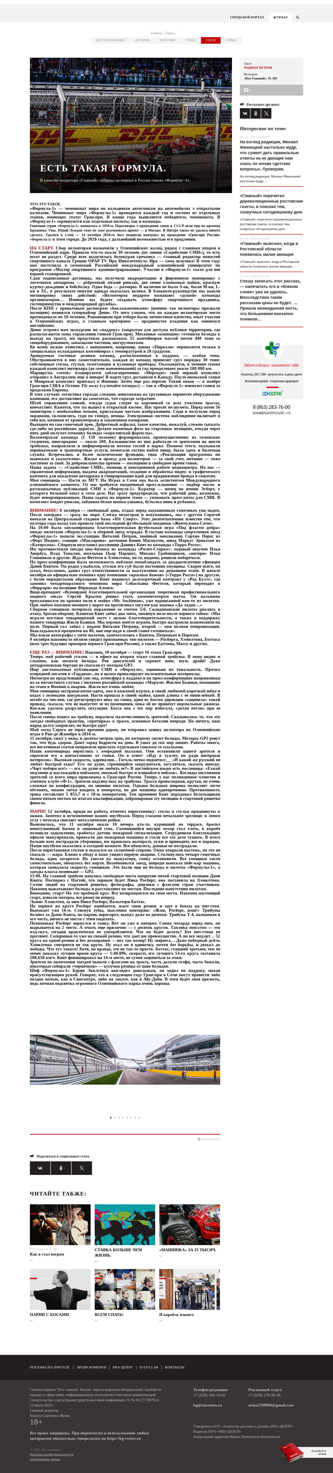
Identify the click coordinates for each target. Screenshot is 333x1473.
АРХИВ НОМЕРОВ (91, 1367)
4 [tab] (123, 1117)
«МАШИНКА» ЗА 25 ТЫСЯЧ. (187, 1250)
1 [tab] (110, 1117)
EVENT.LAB (149, 1367)
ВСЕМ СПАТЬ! (109, 1314)
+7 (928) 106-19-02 (209, 1395)
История (142, 40)
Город (211, 40)
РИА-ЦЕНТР (123, 1367)
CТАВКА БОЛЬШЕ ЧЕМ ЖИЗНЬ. (118, 1253)
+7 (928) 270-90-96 (264, 1395)
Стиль (190, 40)
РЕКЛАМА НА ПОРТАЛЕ (50, 1367)
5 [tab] (127, 1117)
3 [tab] (119, 1117)
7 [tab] (135, 1117)
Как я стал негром (47, 1254)
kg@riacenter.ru (207, 1405)
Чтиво (231, 40)
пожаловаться (211, 1139)
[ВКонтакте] (40, 1168)
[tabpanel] (125, 1061)
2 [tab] (115, 1117)
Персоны (167, 40)
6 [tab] (131, 1117)
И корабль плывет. (177, 1314)
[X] (82, 1168)
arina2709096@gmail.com (271, 1405)
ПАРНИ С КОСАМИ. (50, 1314)
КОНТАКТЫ (174, 1367)
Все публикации (111, 40)
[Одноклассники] (61, 1168)
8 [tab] (139, 1117)
